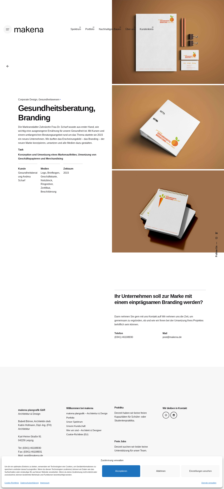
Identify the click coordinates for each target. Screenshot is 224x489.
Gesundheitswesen (49, 99)
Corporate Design (27, 99)
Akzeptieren (121, 471)
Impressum (44, 483)
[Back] (7, 66)
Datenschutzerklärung (29, 483)
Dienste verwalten (208, 483)
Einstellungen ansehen (200, 471)
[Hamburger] (7, 29)
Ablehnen (160, 471)
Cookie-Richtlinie (12, 483)
